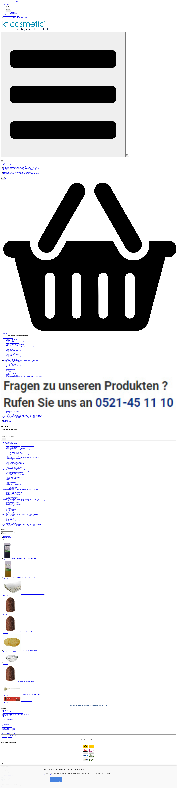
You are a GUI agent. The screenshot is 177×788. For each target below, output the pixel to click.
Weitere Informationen (57, 784)
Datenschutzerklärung (49, 774)
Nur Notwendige (56, 781)
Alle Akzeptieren (56, 778)
